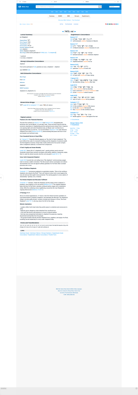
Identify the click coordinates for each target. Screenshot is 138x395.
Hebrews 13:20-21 (37, 189)
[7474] (136, 181)
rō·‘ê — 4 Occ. (74, 132)
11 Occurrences (74, 119)
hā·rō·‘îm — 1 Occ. (75, 128)
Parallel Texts (52, 235)
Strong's (24, 24)
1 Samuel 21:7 (25, 139)
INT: (71, 41)
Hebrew (28, 24)
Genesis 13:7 (74, 37)
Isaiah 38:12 (26, 105)
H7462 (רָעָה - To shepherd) (48, 52)
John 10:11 (29, 201)
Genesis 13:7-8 (38, 122)
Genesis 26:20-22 (37, 131)
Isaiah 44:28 (23, 160)
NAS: (71, 89)
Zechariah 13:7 (24, 182)
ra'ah (35, 67)
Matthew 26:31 (48, 184)
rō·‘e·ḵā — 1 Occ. (74, 133)
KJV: (71, 90)
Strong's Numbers (46, 233)
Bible (21, 24)
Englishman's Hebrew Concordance (38, 235)
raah (24, 79)
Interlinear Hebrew (35, 233)
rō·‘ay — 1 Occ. (74, 130)
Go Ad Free (3, 388)
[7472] (2, 181)
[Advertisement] (69, 266)
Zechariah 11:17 (34, 105)
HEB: (71, 39)
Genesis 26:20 (49, 122)
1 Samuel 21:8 (74, 78)
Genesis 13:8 (54, 129)
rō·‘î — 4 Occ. (73, 135)
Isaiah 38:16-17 (56, 154)
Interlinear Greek (24, 233)
